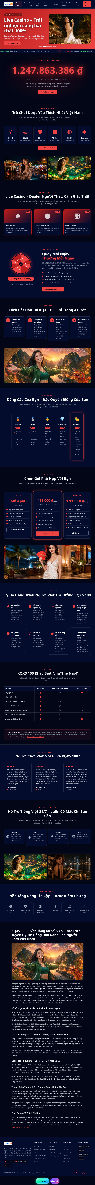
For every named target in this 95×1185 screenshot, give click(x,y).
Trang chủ (18, 4)
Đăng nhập (52, 1150)
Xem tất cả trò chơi (47, 148)
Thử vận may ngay (47, 92)
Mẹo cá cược (46, 4)
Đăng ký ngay (42, 1181)
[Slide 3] (47, 47)
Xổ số (25, 4)
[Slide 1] (40, 47)
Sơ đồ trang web (54, 1156)
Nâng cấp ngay (47, 534)
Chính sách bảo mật (40, 1155)
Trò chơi (30, 4)
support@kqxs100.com (84, 1173)
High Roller (78, 4)
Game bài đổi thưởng (66, 4)
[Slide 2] (44, 47)
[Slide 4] (50, 47)
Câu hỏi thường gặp (55, 1153)
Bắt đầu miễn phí (17, 530)
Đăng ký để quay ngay (53, 289)
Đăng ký (87, 4)
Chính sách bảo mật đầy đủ (35, 737)
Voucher (56, 4)
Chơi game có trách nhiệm (21, 1127)
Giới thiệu (37, 1146)
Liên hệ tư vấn (77, 533)
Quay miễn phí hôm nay (22, 279)
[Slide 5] (54, 47)
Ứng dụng (38, 4)
